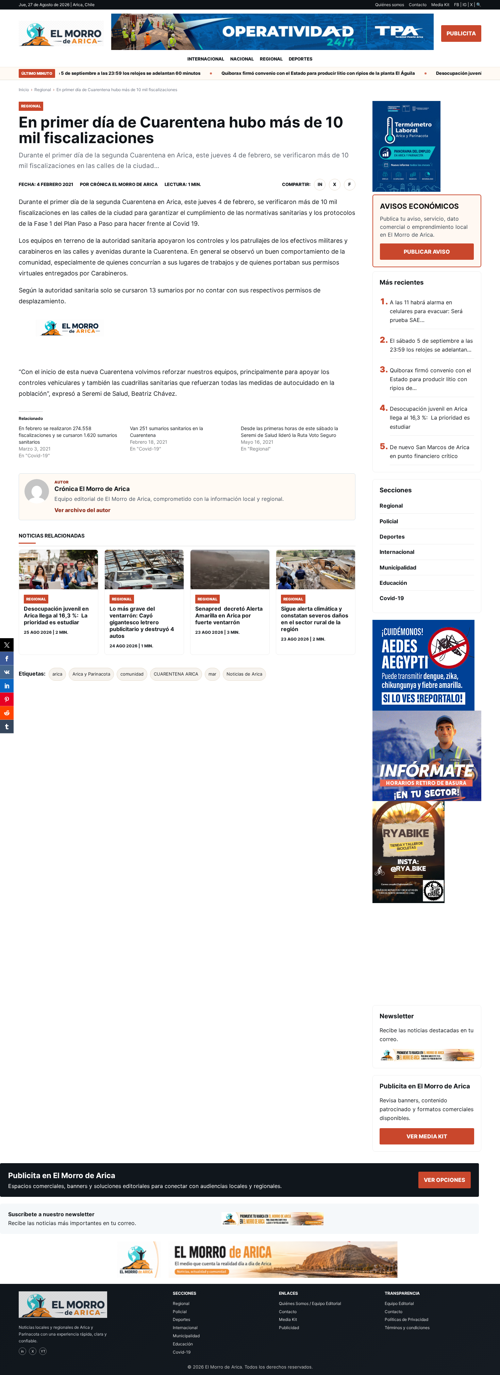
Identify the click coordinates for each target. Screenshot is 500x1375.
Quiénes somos (389, 4)
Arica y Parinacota (91, 674)
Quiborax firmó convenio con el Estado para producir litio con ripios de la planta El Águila (302, 73)
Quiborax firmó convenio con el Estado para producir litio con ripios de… (430, 379)
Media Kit (440, 4)
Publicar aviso (427, 251)
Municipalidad (398, 567)
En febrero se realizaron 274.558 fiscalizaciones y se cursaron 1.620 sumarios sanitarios (68, 435)
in (320, 184)
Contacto (418, 4)
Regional (271, 59)
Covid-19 (392, 598)
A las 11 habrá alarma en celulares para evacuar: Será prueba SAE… (426, 311)
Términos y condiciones (407, 1327)
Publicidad (289, 1327)
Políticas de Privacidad (406, 1319)
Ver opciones (444, 1179)
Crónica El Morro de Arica (124, 184)
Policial (389, 521)
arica (57, 674)
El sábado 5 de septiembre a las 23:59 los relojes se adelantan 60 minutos (103, 73)
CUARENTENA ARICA (176, 674)
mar (212, 674)
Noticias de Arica (244, 674)
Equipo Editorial (399, 1303)
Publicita (461, 33)
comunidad (132, 674)
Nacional (242, 59)
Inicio (24, 89)
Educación (393, 582)
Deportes (301, 59)
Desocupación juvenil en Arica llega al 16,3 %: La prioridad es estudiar (430, 417)
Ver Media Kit (426, 1136)
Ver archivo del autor (82, 510)
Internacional (205, 59)
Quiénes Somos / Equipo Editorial (310, 1303)
